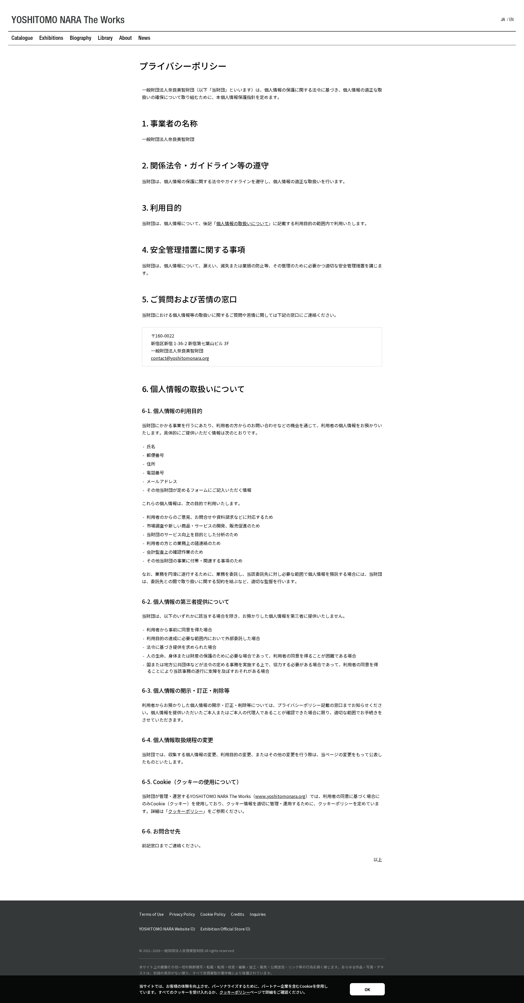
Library (105, 38)
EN (511, 20)
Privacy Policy (182, 914)
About (125, 38)
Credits (237, 914)
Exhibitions (51, 38)
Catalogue (22, 38)
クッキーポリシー (185, 811)
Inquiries (258, 914)
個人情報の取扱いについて (242, 223)
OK (367, 989)
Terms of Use (151, 914)
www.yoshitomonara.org (280, 796)
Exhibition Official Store (222, 929)
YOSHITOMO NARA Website (164, 929)
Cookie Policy (212, 914)
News (144, 38)
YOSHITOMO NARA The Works (68, 21)
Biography (80, 38)
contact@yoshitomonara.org (180, 358)
